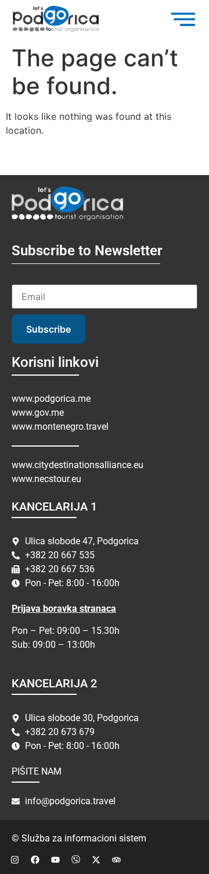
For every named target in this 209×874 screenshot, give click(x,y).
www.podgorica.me (51, 398)
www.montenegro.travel (60, 426)
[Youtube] (55, 859)
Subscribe (48, 329)
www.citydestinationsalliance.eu (77, 464)
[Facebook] (35, 859)
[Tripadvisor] (116, 859)
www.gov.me (38, 412)
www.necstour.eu (46, 478)
